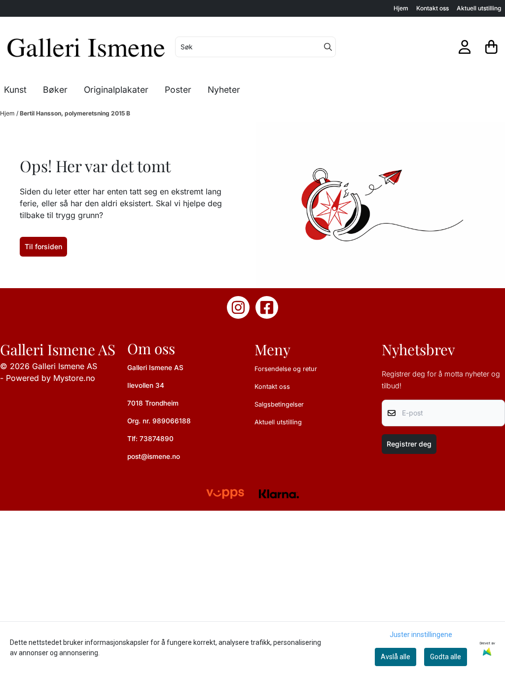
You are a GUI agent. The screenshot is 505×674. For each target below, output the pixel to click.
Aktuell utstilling (479, 8)
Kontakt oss (432, 8)
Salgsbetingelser (279, 404)
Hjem (401, 8)
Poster (178, 89)
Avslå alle (395, 657)
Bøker (55, 89)
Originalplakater (116, 89)
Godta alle (445, 657)
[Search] (328, 47)
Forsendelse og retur (285, 369)
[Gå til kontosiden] (464, 47)
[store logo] (86, 47)
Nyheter (224, 89)
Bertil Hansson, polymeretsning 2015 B (75, 113)
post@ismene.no (153, 456)
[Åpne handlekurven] (491, 47)
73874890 (157, 439)
